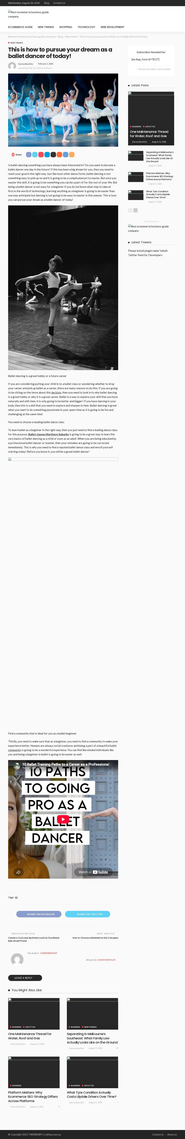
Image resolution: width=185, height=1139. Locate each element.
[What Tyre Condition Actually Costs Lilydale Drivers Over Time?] (92, 1072)
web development (112, 27)
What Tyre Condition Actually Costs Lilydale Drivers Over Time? (91, 1094)
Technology (86, 27)
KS (16, 897)
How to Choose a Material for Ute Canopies (95, 937)
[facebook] (160, 3)
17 (117, 1048)
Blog (46, 3)
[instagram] (174, 3)
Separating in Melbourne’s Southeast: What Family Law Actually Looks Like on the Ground (92, 1038)
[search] (172, 27)
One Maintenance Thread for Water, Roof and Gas (29, 1036)
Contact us (59, 3)
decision (56, 392)
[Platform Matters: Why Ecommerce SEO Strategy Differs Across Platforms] (34, 1072)
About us (172, 1134)
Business (16, 1027)
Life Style (30, 1027)
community (14, 750)
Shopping (65, 27)
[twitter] (165, 3)
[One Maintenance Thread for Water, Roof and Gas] (34, 1014)
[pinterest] (169, 3)
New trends (46, 27)
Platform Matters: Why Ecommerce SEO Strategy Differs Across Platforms (33, 1096)
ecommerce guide (20, 27)
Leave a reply (23, 977)
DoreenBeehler (25, 64)
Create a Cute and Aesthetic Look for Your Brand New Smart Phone (33, 939)
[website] (28, 960)
